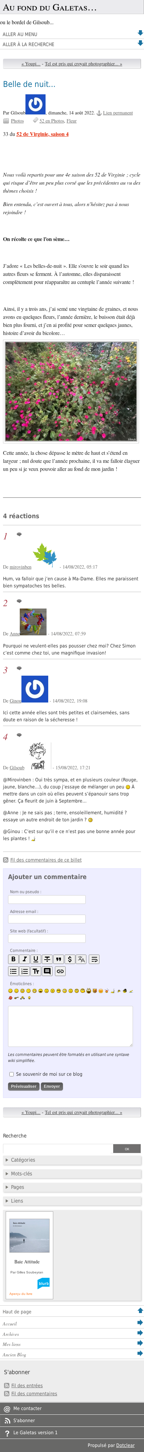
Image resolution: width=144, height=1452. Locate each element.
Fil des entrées (27, 1385)
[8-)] (58, 990)
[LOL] (34, 990)
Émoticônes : (22, 983)
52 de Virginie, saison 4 (42, 134)
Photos (17, 120)
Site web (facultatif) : (29, 931)
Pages (17, 1187)
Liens (17, 1201)
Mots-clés (21, 1174)
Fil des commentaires (34, 1393)
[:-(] (46, 990)
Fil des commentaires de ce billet (46, 860)
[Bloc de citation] (47, 971)
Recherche (14, 1136)
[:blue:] (125, 990)
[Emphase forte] (13, 959)
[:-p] (100, 990)
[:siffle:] (82, 990)
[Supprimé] (47, 959)
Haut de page (17, 1311)
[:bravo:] (28, 998)
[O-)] (76, 990)
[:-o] (64, 990)
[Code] (70, 959)
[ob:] (113, 990)
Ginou (15, 700)
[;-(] (70, 990)
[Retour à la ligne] (94, 959)
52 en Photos (52, 120)
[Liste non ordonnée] (13, 971)
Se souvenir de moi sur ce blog (49, 1074)
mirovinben (20, 567)
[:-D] (40, 990)
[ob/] (119, 990)
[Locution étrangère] (81, 959)
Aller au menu (20, 34)
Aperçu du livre (20, 1294)
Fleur (72, 120)
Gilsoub (17, 767)
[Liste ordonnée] (24, 971)
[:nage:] (131, 991)
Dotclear (125, 1445)
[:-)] (10, 990)
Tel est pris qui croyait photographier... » (83, 63)
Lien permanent (118, 112)
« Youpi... (31, 63)
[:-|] (28, 990)
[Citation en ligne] (58, 959)
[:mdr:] (88, 991)
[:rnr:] (16, 998)
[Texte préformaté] (35, 971)
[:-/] (22, 990)
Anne (15, 633)
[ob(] (10, 998)
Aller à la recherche (28, 44)
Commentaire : (24, 950)
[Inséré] (35, 959)
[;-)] (16, 990)
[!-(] (94, 990)
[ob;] (106, 990)
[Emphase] (24, 959)
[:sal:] (22, 998)
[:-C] (52, 990)
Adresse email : (24, 911)
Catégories (23, 1160)
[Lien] (60, 971)
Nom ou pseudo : (26, 891)
